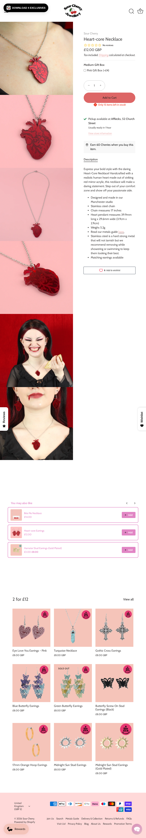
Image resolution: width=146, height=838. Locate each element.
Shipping (103, 55)
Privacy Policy (75, 823)
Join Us (50, 818)
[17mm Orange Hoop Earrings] (31, 742)
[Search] (131, 11)
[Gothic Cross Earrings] (114, 628)
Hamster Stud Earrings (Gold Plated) (43, 548)
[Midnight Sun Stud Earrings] (73, 742)
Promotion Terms (123, 823)
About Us (96, 823)
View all (128, 599)
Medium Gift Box (94, 65)
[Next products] (135, 503)
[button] (26, 8)
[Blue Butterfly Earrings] (31, 683)
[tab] (92, 159)
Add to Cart (109, 97)
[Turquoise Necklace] (73, 628)
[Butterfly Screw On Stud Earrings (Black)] (114, 683)
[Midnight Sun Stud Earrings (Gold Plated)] (114, 742)
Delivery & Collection (92, 818)
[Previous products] (127, 503)
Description (91, 159)
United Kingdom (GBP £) (19, 806)
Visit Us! (61, 823)
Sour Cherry (91, 33)
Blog (86, 823)
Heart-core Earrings (34, 530)
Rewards (107, 823)
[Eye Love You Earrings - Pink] (31, 628)
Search (59, 818)
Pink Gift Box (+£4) (98, 70)
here (121, 231)
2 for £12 (20, 599)
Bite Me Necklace (33, 513)
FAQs (129, 818)
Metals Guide (72, 818)
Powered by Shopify (24, 822)
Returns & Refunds (114, 818)
